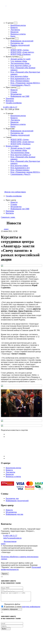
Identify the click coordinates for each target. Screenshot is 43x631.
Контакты (10, 213)
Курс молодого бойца (19, 76)
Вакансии (15, 32)
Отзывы (14, 92)
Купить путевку (12, 146)
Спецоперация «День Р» (20, 85)
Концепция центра (18, 25)
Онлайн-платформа (14, 196)
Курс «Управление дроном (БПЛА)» (25, 83)
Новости (14, 90)
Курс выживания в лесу (20, 78)
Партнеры (10, 211)
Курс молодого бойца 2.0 (21, 65)
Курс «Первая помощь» (20, 81)
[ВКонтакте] (7, 434)
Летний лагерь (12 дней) (20, 59)
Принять (5, 574)
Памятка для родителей (20, 45)
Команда (14, 27)
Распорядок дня (17, 43)
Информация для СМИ (20, 96)
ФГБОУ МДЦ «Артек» (20, 50)
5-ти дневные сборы (19, 61)
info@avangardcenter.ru (12, 538)
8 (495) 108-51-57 (10, 536)
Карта (13, 36)
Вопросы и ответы (18, 34)
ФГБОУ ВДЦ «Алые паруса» (22, 52)
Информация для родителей (22, 41)
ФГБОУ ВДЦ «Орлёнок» (21, 54)
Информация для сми (14, 514)
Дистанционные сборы (20, 63)
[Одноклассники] (7, 437)
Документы (15, 30)
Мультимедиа (16, 94)
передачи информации (31, 607)
